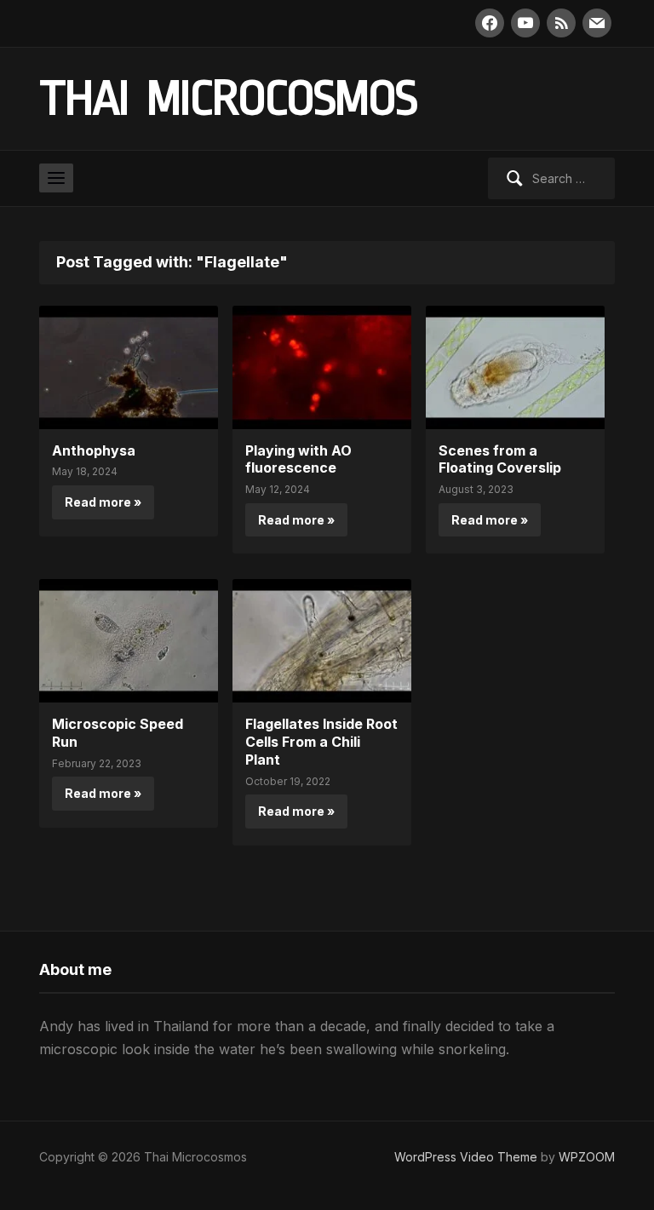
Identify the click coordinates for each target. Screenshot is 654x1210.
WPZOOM (587, 1157)
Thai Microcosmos (227, 99)
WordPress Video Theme (465, 1157)
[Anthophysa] (128, 365)
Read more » (103, 502)
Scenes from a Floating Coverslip (500, 459)
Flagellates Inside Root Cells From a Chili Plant (321, 741)
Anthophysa (93, 450)
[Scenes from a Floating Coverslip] (515, 365)
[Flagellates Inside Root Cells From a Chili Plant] (321, 640)
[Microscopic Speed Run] (128, 640)
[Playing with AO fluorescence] (321, 365)
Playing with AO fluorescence (298, 459)
